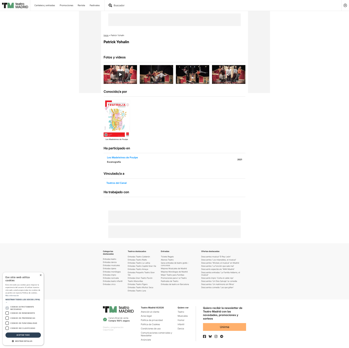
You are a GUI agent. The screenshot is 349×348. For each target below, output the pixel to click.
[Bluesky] (210, 336)
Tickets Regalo (167, 256)
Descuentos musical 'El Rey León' (216, 256)
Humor (181, 320)
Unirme (224, 327)
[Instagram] (215, 336)
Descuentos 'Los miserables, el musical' (218, 260)
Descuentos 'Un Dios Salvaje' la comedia (219, 281)
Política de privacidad (152, 320)
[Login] (345, 5)
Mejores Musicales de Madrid (174, 268)
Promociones (66, 5)
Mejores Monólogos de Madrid (174, 272)
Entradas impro (109, 275)
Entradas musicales (111, 265)
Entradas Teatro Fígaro (138, 284)
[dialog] (23, 308)
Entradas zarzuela (111, 278)
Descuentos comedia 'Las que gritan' (217, 287)
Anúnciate (146, 339)
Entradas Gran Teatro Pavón (140, 278)
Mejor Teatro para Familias (172, 275)
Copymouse (108, 330)
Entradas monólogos (112, 272)
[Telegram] (221, 336)
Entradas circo (109, 284)
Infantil (181, 324)
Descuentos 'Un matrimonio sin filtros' (217, 284)
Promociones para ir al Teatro (174, 278)
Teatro (181, 311)
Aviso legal (146, 316)
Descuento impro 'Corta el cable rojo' (217, 278)
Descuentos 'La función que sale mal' (217, 266)
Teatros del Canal (116, 182)
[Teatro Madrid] (15, 5)
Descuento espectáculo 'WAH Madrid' (217, 269)
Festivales (95, 5)
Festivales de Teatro (169, 281)
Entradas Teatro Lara (137, 290)
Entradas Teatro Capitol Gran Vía (142, 266)
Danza (181, 328)
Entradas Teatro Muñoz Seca (140, 287)
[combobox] (225, 5)
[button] (23, 300)
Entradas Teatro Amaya (138, 269)
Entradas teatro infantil (112, 281)
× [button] (41, 275)
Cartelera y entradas (44, 5)
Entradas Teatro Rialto (137, 260)
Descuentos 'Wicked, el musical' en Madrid (220, 263)
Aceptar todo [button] (23, 335)
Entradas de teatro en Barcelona (175, 284)
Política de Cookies (150, 324)
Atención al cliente (150, 311)
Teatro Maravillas (135, 281)
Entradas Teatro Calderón (139, 256)
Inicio (106, 35)
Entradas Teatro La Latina (139, 263)
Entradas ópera (109, 268)
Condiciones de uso (151, 328)
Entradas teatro (109, 259)
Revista (81, 5)
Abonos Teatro (167, 260)
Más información (12, 295)
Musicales (183, 316)
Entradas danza (110, 262)
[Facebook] (204, 336)
